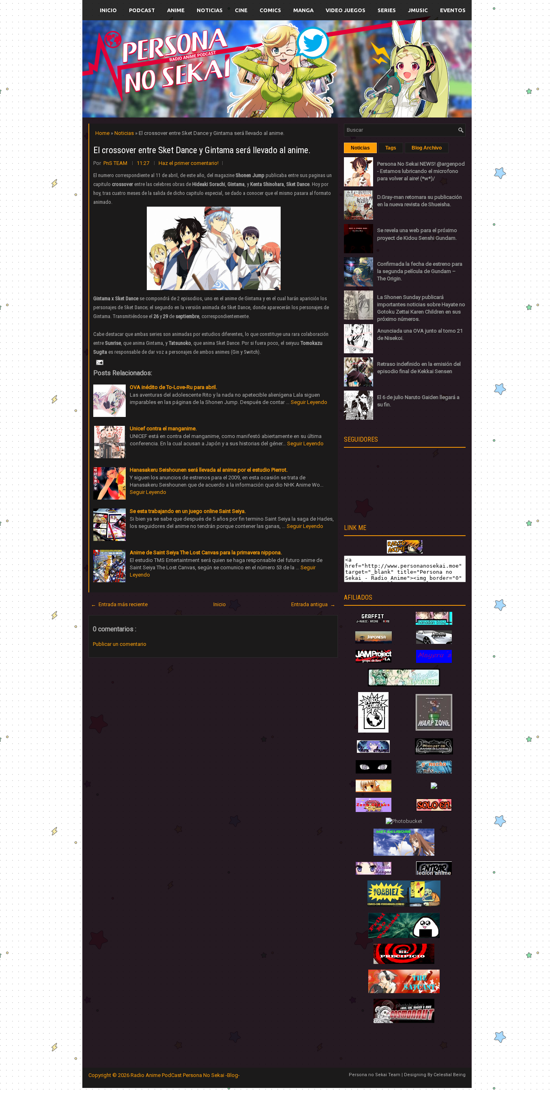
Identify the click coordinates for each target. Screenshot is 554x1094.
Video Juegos (345, 10)
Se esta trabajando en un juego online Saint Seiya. (188, 511)
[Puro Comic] (373, 731)
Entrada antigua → (313, 604)
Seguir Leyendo (309, 402)
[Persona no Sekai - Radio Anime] (405, 552)
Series (387, 10)
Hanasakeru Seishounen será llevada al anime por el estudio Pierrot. (209, 470)
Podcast (142, 10)
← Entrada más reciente (119, 604)
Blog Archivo (427, 148)
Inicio (108, 10)
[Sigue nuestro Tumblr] (307, 88)
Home (103, 133)
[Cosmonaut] (404, 1021)
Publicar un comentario (119, 644)
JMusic (418, 10)
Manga (303, 10)
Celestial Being (450, 1074)
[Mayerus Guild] (434, 661)
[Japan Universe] (434, 772)
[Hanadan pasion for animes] (434, 623)
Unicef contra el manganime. (163, 428)
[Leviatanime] (404, 685)
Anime (176, 10)
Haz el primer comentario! (189, 163)
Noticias (210, 10)
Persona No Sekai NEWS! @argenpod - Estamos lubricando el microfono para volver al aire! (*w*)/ (421, 171)
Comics (270, 10)
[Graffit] (373, 623)
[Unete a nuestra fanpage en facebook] (252, 59)
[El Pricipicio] (404, 962)
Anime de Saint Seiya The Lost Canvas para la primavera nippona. (206, 552)
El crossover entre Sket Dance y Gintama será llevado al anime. (202, 150)
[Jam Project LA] (373, 661)
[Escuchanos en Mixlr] (368, 74)
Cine (241, 10)
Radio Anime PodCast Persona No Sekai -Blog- (185, 1075)
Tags (390, 148)
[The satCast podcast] (404, 991)
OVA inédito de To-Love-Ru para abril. (173, 387)
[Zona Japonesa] (373, 642)
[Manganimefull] (373, 772)
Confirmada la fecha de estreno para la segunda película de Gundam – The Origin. (419, 271)
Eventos (453, 10)
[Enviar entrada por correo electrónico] (99, 362)
